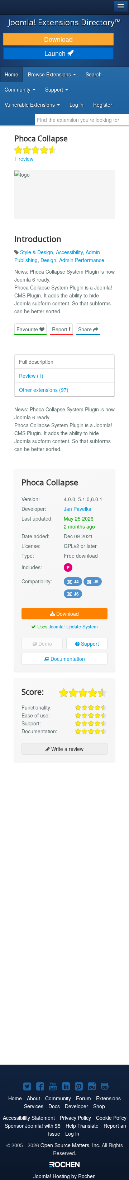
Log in (76, 104)
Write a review (66, 748)
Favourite (27, 329)
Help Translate (82, 1125)
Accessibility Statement (29, 1117)
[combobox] (82, 119)
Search (94, 74)
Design (48, 260)
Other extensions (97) (43, 389)
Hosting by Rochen (64, 1176)
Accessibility (69, 252)
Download (58, 39)
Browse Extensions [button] (50, 74)
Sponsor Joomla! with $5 (33, 1125)
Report (60, 329)
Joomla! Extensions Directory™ (64, 22)
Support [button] (54, 89)
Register (102, 104)
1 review (23, 158)
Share (85, 329)
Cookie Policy (111, 1117)
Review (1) (31, 375)
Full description (36, 361)
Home (11, 74)
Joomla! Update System (73, 626)
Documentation (67, 658)
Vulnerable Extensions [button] (30, 104)
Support (89, 643)
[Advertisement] (64, 834)
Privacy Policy (75, 1117)
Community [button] (18, 89)
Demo (44, 643)
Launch (55, 53)
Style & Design (36, 252)
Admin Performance (81, 260)
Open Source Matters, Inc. (70, 1145)
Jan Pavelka (77, 508)
